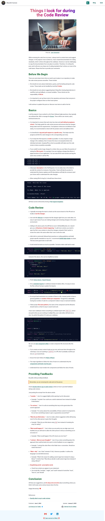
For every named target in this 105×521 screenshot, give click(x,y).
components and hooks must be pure (40, 364)
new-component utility (42, 343)
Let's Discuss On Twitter (35, 506)
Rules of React (50, 358)
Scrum (52, 116)
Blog (94, 3)
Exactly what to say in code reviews (42, 386)
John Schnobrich (55, 52)
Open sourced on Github (51, 518)
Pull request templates (56, 201)
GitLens (40, 217)
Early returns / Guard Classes (42, 280)
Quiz (101, 3)
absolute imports (39, 284)
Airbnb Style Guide (65, 238)
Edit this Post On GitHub (70, 506)
